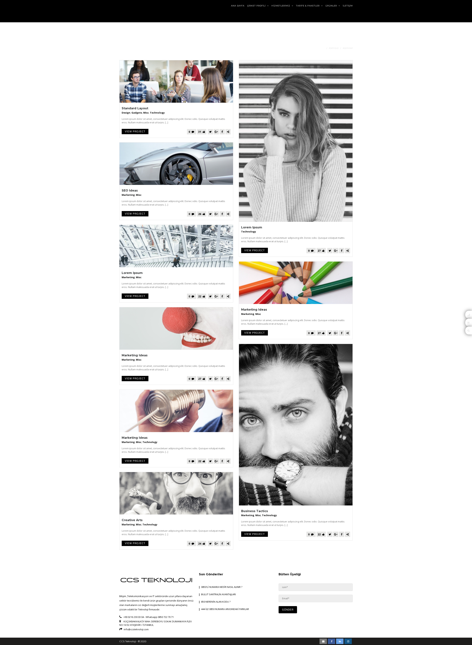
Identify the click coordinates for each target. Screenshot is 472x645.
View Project (135, 131)
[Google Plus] (216, 131)
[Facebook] (222, 131)
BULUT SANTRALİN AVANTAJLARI (218, 594)
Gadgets (136, 112)
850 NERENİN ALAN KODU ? (215, 601)
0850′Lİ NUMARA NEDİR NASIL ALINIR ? (221, 587)
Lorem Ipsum (251, 227)
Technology (157, 112)
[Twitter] (210, 131)
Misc (146, 112)
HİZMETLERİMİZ (281, 5)
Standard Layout (135, 108)
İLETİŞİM (348, 5)
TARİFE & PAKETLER (308, 5)
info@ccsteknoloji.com (136, 629)
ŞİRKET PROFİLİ (256, 5)
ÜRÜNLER (331, 5)
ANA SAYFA (237, 5)
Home (322, 48)
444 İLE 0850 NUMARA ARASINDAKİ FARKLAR (225, 609)
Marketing (128, 195)
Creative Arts (132, 520)
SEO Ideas (130, 190)
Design (126, 112)
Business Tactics (254, 511)
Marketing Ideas (254, 309)
